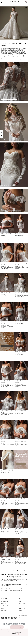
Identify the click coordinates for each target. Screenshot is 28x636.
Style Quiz (3, 603)
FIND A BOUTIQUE (16, 627)
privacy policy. (18, 632)
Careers (21, 617)
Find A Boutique (5, 606)
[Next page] (24, 570)
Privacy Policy (22, 613)
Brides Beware (23, 615)
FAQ (20, 610)
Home (2, 4)
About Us (21, 601)
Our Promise (22, 606)
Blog (2, 608)
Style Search (4, 601)
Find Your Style (8, 4)
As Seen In (22, 608)
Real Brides (4, 610)
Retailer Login (4, 613)
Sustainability (22, 603)
